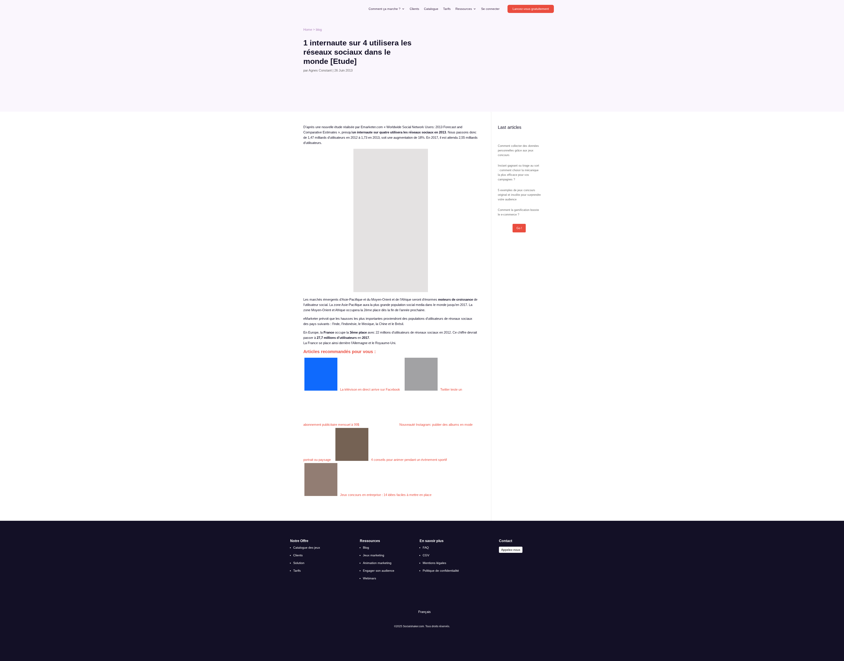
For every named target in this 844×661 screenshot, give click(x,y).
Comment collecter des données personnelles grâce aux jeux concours (518, 150)
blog (319, 29)
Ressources (463, 9)
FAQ (426, 547)
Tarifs (447, 9)
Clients (414, 9)
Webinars (369, 578)
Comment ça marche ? (384, 9)
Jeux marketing (373, 555)
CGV (426, 555)
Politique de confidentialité (441, 570)
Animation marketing (377, 563)
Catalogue (431, 9)
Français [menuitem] (424, 612)
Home (307, 29)
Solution (298, 563)
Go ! (519, 228)
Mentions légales (434, 563)
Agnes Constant (320, 70)
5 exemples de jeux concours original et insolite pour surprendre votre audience (519, 195)
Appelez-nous (510, 549)
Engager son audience (378, 570)
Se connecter (490, 9)
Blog (366, 547)
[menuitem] (422, 612)
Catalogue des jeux (306, 547)
